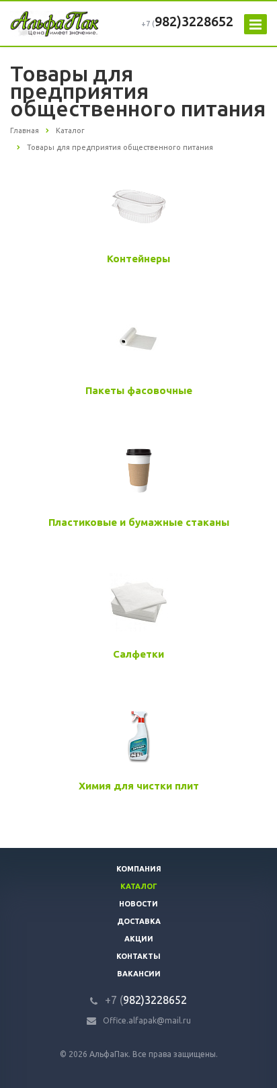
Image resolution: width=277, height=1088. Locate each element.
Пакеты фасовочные (138, 390)
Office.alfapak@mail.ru (147, 1020)
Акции (138, 939)
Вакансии (139, 974)
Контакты (138, 956)
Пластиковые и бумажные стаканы (138, 522)
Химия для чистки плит (139, 785)
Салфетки (138, 654)
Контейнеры (138, 258)
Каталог (138, 886)
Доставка (139, 921)
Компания (138, 869)
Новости (138, 904)
